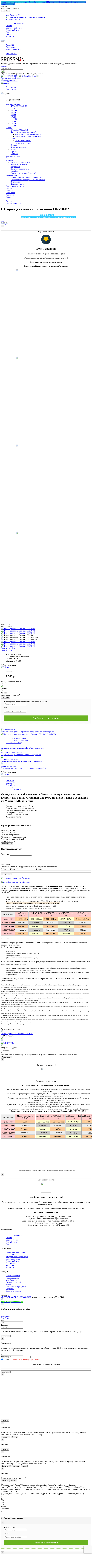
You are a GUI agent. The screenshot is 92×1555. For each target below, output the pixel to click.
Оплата (9, 26)
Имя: (3, 1320)
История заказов (12, 1278)
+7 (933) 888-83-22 (29, 76)
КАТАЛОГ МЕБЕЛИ (19, 130)
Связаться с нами (13, 1259)
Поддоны (9, 190)
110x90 (13, 117)
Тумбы (13, 139)
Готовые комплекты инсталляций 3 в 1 (26, 177)
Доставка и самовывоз (15, 23)
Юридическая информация (17, 1257)
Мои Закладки (11, 1280)
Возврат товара (12, 1240)
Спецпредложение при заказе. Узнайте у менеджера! (22, 748)
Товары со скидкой (13, 1291)
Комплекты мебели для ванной (23, 132)
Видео (8, 32)
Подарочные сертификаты (16, 1287)
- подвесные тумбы (23, 143)
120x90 (13, 123)
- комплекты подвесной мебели (28, 136)
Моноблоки (15, 171)
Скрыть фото (6, 650)
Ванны (8, 158)
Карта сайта (10, 1265)
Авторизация (11, 89)
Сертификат (11, 785)
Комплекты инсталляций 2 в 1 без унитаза (28, 180)
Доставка (9, 787)
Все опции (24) (7, 844)
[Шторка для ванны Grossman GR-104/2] (18, 629)
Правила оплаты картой (15, 1252)
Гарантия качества (10, 729)
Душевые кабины (13, 104)
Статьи (9, 34)
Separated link (11, 54)
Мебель (9, 128)
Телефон (4, 1357)
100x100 (14, 110)
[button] (3, 41)
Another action (11, 47)
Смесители (10, 193)
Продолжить (6, 874)
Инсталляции (11, 175)
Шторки (9, 188)
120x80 (13, 121)
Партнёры (10, 1289)
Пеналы (14, 145)
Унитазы (9, 160)
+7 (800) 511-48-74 (11, 76)
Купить (14, 1437)
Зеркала (14, 152)
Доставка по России (14, 28)
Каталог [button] (4, 66)
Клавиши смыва (17, 184)
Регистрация (11, 87)
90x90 (13, 108)
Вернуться (5, 1316)
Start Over (5, 1318)
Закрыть (5, 1420)
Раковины (10, 195)
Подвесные (15, 167)
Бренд (8, 1284)
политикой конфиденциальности (26, 1359)
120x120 (14, 119)
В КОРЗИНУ (8, 1043)
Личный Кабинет (13, 1276)
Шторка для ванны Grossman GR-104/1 (17, 1034)
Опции (9, 197)
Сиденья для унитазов (15, 186)
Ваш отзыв (5, 865)
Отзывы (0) (10, 783)
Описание (10, 781)
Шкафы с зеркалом (18, 147)
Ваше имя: (5, 854)
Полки (13, 149)
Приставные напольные (20, 169)
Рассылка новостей (13, 1282)
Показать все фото (8, 648)
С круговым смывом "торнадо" (23, 173)
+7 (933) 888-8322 (35, 1302)
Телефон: (4, 1325)
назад (3, 221)
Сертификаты (11, 1242)
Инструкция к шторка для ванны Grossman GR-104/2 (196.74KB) (29, 734)
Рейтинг (4, 869)
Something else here (13, 49)
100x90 (13, 115)
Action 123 (10, 45)
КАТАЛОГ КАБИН (19, 106)
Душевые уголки (13, 156)
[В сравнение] (2, 224)
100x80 (13, 113)
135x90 (13, 126)
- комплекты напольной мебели (28, 134)
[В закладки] (4, 224)
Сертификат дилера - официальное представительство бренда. (28, 732)
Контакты (10, 36)
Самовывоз (10, 1255)
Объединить (14, 1466)
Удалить (13, 1480)
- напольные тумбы (23, 141)
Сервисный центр (13, 30)
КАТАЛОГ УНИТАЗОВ (20, 162)
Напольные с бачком (19, 165)
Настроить (5, 1437)
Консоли (14, 154)
